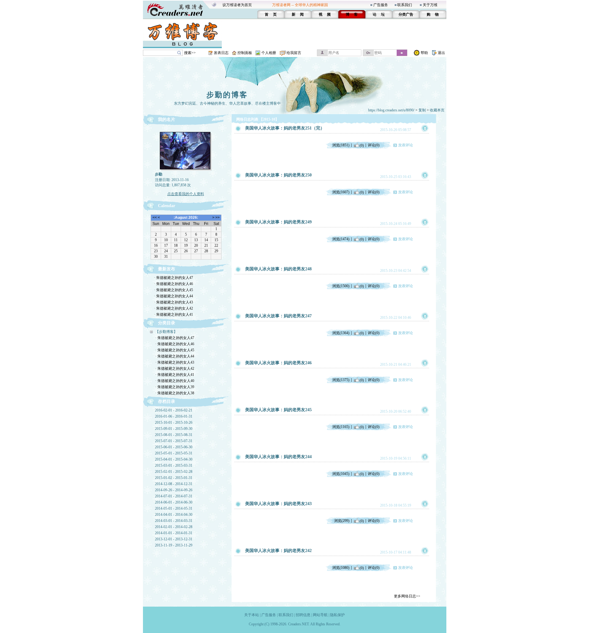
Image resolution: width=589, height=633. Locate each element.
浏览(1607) (340, 192)
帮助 (424, 53)
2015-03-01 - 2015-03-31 (173, 465)
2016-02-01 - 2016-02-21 (173, 410)
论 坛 (379, 14)
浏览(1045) (340, 474)
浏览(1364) (340, 333)
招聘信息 (303, 615)
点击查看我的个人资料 (185, 194)
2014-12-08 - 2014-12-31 (173, 484)
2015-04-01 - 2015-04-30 (173, 459)
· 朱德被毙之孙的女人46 (173, 284)
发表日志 (221, 53)
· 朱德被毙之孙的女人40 (174, 381)
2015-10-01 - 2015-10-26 (173, 422)
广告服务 (380, 5)
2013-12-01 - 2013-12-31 (173, 539)
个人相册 (268, 53)
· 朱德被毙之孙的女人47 (173, 278)
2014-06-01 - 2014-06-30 (173, 502)
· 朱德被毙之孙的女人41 (173, 314)
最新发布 (166, 269)
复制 (422, 110)
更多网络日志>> (407, 596)
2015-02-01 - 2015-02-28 (173, 471)
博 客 (352, 14)
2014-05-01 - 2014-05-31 (173, 508)
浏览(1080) (340, 567)
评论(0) (373, 145)
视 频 (325, 14)
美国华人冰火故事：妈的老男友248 (278, 269)
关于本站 (251, 615)
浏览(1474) (340, 239)
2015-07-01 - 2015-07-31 (173, 441)
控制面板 (244, 53)
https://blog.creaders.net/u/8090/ (391, 110)
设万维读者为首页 (237, 5)
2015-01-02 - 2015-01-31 (173, 478)
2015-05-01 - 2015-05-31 (173, 453)
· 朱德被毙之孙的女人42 (173, 308)
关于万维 (430, 5)
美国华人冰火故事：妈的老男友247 (278, 316)
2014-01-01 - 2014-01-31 (173, 533)
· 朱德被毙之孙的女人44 (173, 296)
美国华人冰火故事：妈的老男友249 (278, 222)
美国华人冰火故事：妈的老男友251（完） (285, 128)
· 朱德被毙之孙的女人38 (174, 393)
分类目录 (166, 323)
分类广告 (405, 14)
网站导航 (320, 615)
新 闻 (298, 14)
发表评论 (405, 145)
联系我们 (404, 5)
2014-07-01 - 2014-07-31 (173, 496)
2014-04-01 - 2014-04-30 (173, 514)
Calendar (166, 205)
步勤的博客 (227, 95)
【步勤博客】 (166, 332)
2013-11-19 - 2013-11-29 (173, 545)
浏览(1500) (340, 286)
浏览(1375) (340, 380)
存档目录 (166, 401)
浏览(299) (341, 521)
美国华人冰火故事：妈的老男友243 (278, 503)
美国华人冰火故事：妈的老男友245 (278, 409)
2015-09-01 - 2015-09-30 (173, 429)
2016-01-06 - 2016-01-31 (173, 416)
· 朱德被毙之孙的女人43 (173, 302)
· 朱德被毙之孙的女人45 (173, 290)
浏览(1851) (340, 145)
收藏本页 (437, 110)
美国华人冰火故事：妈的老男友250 (278, 175)
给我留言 (294, 53)
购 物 (433, 14)
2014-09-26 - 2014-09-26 (173, 490)
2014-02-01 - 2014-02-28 (173, 527)
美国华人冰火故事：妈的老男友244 (278, 456)
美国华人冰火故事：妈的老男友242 (278, 550)
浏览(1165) (340, 427)
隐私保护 (337, 615)
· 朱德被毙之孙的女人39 (174, 387)
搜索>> (190, 53)
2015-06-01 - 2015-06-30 (173, 447)
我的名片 (166, 119)
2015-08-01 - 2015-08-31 (173, 435)
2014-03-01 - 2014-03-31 (173, 521)
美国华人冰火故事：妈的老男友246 (278, 363)
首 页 (271, 14)
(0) (362, 145)
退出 (441, 53)
